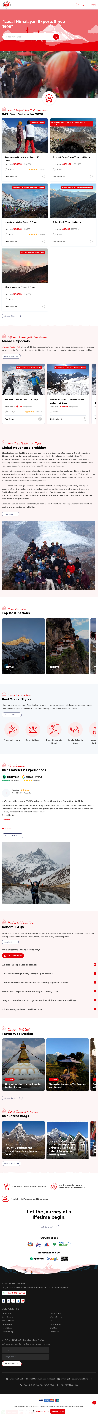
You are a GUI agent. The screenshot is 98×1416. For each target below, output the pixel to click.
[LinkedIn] (18, 1301)
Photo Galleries (8, 1320)
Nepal (10, 667)
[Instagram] (13, 1301)
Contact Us (54, 1332)
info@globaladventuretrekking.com (76, 1379)
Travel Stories (7, 1328)
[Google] (32, 777)
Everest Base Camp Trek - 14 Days (71, 157)
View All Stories (10, 1098)
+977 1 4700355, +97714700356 (39, 1385)
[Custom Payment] (49, 1400)
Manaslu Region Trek (11, 347)
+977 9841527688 (15, 956)
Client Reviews (7, 1317)
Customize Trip (7, 1332)
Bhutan (56, 667)
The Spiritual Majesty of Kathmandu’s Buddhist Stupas (23, 1085)
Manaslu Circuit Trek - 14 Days (21, 399)
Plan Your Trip (55, 1313)
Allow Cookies (58, 1411)
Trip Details (9, 177)
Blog (52, 1320)
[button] (56, 37)
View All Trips (9, 316)
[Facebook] (3, 1301)
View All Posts (9, 1163)
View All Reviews (10, 836)
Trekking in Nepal (11, 740)
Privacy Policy (42, 1411)
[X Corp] (8, 1301)
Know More (8, 514)
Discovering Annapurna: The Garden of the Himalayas (67, 1085)
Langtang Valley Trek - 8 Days (21, 222)
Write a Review (56, 1317)
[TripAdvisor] (10, 777)
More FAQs (8, 942)
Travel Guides (7, 1313)
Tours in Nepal (33, 740)
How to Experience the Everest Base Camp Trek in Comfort (21, 1151)
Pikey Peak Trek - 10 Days (67, 222)
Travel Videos (7, 1324)
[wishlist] (76, 4)
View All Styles (10, 715)
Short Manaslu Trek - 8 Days (20, 287)
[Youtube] (22, 1301)
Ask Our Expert (47, 1227)
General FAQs (55, 1324)
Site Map (53, 1328)
